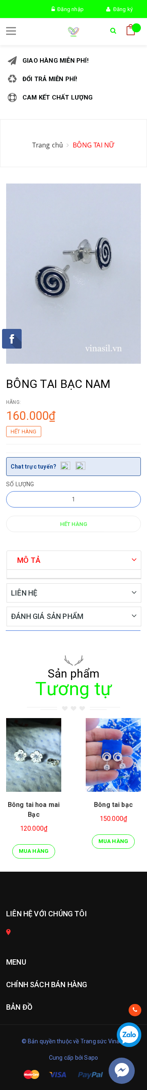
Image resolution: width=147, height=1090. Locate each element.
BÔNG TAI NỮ (94, 145)
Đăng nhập (69, 9)
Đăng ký (121, 9)
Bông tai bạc (113, 805)
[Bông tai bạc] (113, 755)
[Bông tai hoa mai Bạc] (33, 755)
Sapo (91, 1057)
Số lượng (20, 484)
